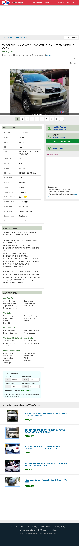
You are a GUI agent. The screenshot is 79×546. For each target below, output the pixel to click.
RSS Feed (42, 530)
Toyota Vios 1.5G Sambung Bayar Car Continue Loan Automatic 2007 (46, 414)
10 (61, 119)
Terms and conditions (27, 530)
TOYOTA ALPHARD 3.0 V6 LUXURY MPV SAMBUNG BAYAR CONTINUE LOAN (42, 447)
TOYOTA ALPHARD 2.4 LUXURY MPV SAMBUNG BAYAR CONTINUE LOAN (46, 464)
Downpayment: (27, 376)
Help (22, 526)
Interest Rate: (9, 383)
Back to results (72, 37)
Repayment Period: (29, 383)
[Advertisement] (39, 20)
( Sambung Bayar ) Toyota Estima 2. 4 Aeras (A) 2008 (46, 481)
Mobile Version (45, 526)
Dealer (48, 55)
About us (14, 526)
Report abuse (53, 154)
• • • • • (59, 135)
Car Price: (8, 376)
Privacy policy (60, 526)
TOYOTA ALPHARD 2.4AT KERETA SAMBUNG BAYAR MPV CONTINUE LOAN (45, 431)
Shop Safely (32, 526)
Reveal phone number (59, 137)
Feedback (53, 530)
